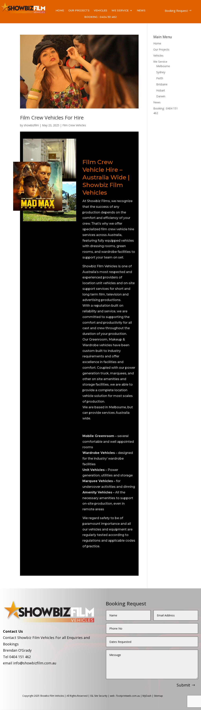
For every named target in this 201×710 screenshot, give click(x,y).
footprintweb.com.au (128, 695)
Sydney (160, 72)
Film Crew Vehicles (74, 125)
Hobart (160, 90)
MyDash (147, 695)
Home (60, 10)
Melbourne (163, 66)
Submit (183, 685)
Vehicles (100, 10)
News (141, 10)
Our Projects (79, 10)
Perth (159, 78)
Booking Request (176, 11)
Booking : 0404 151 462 (100, 16)
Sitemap (159, 695)
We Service (120, 10)
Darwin (160, 96)
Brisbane (161, 84)
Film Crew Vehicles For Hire (52, 117)
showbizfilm (31, 125)
